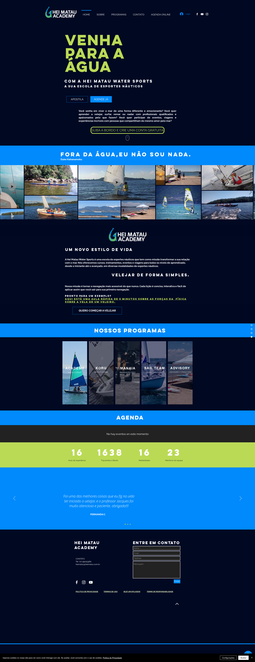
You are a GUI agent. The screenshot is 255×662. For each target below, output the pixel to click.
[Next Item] (250, 192)
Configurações (228, 657)
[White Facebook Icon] (197, 14)
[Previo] (14, 498)
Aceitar (243, 657)
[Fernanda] (130, 524)
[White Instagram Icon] (207, 14)
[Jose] (125, 524)
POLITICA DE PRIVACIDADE (87, 592)
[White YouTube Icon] (202, 14)
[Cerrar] (251, 658)
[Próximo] (241, 498)
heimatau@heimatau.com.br (88, 564)
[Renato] (127, 524)
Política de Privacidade (112, 657)
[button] (127, 130)
